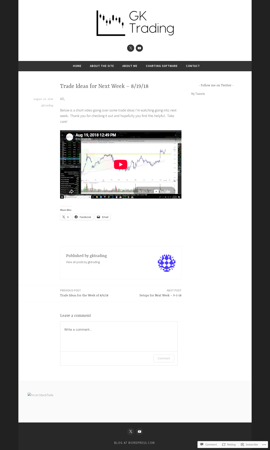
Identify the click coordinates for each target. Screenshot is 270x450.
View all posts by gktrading (83, 262)
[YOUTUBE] (140, 432)
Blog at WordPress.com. (135, 443)
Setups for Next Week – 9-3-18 (160, 292)
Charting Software (162, 66)
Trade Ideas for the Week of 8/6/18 (84, 292)
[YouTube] (139, 48)
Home (77, 66)
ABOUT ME (129, 66)
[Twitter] (131, 48)
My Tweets (198, 94)
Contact (193, 66)
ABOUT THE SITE (102, 66)
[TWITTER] (131, 432)
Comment (164, 358)
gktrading (47, 105)
